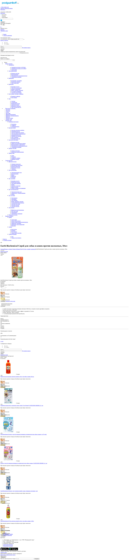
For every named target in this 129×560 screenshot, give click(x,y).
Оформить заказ (4, 30)
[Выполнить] (23, 39)
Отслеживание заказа (5, 39)
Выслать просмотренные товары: (8, 558)
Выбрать (3, 22)
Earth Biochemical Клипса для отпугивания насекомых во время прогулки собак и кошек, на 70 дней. (24, 434)
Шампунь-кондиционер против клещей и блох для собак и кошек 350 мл (17, 376)
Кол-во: (2, 286)
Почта (2, 46)
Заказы (4, 34)
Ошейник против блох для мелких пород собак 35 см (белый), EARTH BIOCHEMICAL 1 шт (22, 405)
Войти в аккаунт (4, 40)
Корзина (2, 29)
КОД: (2, 252)
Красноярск (5, 17)
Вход (2, 50)
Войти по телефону (5, 58)
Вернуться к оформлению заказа (8, 554)
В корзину (3, 301)
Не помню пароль (26, 47)
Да (3, 24)
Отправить (37, 558)
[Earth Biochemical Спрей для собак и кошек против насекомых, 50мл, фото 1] (17, 279)
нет (2, 341)
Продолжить (3, 556)
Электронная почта (24, 52)
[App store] (5, 550)
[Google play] (13, 550)
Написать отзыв (4, 251)
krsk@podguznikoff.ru (8, 544)
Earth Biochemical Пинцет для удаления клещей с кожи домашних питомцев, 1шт (19, 491)
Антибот (3, 49)
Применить (3, 557)
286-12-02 (5, 7)
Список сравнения (7, 35)
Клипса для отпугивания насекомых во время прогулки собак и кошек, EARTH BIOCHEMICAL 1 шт (24, 463)
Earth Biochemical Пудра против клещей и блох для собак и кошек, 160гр (17, 521)
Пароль (2, 47)
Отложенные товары (8, 534)
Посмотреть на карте (8, 545)
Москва (4, 16)
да (1, 341)
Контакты (3, 9)
